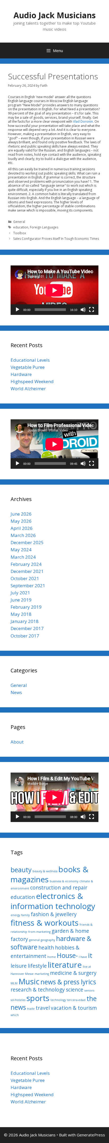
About (17, 742)
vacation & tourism (74, 1007)
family (25, 915)
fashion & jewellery (54, 914)
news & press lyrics (68, 981)
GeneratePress (91, 1134)
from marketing (39, 932)
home (51, 957)
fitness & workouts (45, 922)
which (15, 1015)
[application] (54, 290)
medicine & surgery (73, 973)
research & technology (38, 989)
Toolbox (19, 233)
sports (37, 998)
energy (15, 915)
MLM (14, 983)
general (34, 940)
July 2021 (20, 593)
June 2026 (21, 514)
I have (83, 957)
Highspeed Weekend (32, 381)
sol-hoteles (18, 1000)
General (19, 221)
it (90, 955)
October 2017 (25, 636)
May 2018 (21, 614)
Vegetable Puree (28, 367)
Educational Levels (30, 360)
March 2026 (23, 535)
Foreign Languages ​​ (44, 227)
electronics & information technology (53, 901)
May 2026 (21, 521)
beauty (21, 869)
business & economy (64, 881)
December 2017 (27, 628)
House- (67, 955)
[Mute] (83, 309)
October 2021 (25, 578)
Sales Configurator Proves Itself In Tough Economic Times (56, 238)
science (74, 989)
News (16, 692)
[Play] (17, 309)
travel (43, 1007)
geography (48, 940)
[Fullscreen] (91, 309)
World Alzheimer (28, 388)
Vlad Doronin (83, 121)
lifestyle (37, 965)
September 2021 (28, 585)
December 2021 (27, 571)
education (20, 227)
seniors (89, 990)
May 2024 (21, 550)
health (46, 947)
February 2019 (26, 607)
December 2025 (27, 542)
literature (65, 965)
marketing (42, 974)
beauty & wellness (45, 871)
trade (31, 1009)
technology (58, 1000)
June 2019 (21, 600)
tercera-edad (76, 1000)
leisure (19, 965)
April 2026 (22, 528)
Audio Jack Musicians (54, 15)
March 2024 (23, 557)
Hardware (21, 374)
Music (29, 981)
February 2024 (26, 564)
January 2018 (25, 621)
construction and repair (58, 887)
